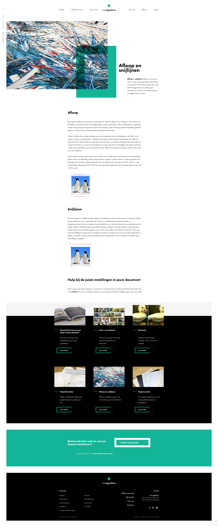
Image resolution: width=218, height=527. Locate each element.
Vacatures (130, 505)
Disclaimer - (137, 517)
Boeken (61, 10)
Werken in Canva (77, 10)
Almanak (86, 495)
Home (3, 16)
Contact (156, 10)
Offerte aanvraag (128, 493)
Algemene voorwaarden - (147, 517)
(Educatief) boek (89, 499)
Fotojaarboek (88, 503)
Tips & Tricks (94, 10)
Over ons (132, 10)
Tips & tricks (130, 497)
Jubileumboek (63, 499)
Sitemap (157, 517)
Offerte (144, 10)
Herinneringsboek (64, 503)
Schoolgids (87, 507)
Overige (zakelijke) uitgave (67, 510)
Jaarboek (62, 495)
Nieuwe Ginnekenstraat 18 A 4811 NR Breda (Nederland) (150, 499)
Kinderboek (62, 507)
